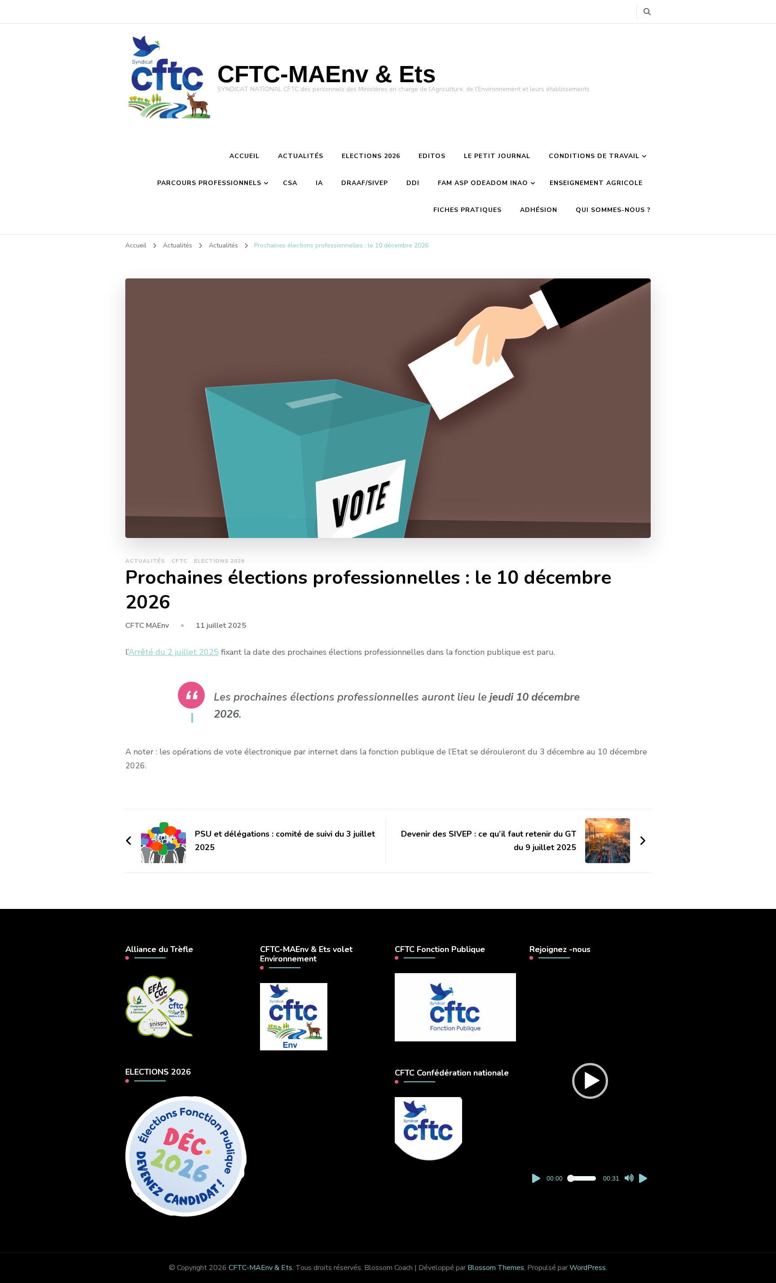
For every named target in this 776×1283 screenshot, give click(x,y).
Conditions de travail (594, 156)
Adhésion (538, 210)
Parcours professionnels (209, 183)
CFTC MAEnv (147, 625)
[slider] (583, 1178)
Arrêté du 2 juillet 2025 (173, 652)
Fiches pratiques (467, 210)
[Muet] (629, 1178)
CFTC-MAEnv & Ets (326, 74)
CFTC (179, 560)
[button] (590, 1081)
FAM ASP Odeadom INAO (483, 183)
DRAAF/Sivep (364, 183)
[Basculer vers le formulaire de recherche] (647, 12)
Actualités (300, 156)
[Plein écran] (643, 1178)
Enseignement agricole (596, 183)
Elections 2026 (371, 156)
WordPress (587, 1268)
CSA (290, 183)
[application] (590, 1081)
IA (319, 183)
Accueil (244, 156)
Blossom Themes (495, 1268)
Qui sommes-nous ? (613, 210)
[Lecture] (536, 1178)
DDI (412, 183)
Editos (432, 156)
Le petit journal (497, 156)
